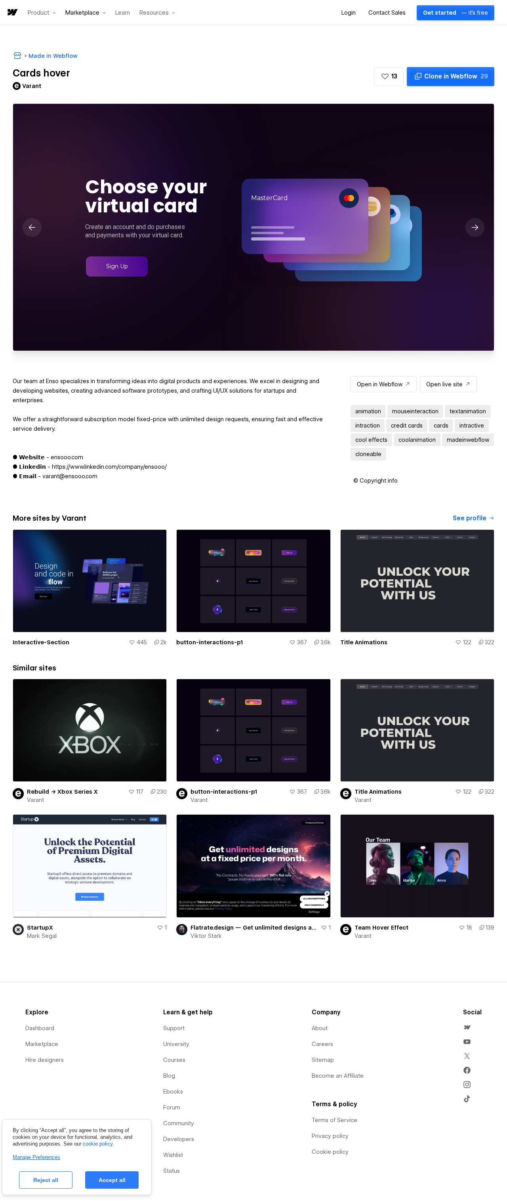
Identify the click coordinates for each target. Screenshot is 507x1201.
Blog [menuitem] (169, 1076)
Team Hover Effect (381, 927)
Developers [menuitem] (178, 1139)
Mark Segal (42, 936)
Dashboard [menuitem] (39, 1028)
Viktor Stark (206, 936)
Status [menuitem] (171, 1171)
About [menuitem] (320, 1028)
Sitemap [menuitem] (323, 1060)
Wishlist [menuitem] (173, 1155)
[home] (12, 13)
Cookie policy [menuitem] (330, 1152)
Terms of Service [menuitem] (334, 1120)
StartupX (40, 927)
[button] (42, 12)
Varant (35, 800)
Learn (122, 13)
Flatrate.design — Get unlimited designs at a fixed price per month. (254, 927)
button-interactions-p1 (209, 642)
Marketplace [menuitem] (41, 1044)
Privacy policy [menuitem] (330, 1136)
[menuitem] (467, 1027)
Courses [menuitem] (174, 1060)
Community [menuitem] (178, 1123)
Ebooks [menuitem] (173, 1091)
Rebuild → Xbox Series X (62, 792)
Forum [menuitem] (171, 1107)
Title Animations (363, 642)
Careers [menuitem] (322, 1044)
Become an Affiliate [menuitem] (338, 1076)
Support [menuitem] (174, 1028)
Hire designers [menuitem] (44, 1060)
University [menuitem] (176, 1044)
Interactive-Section (41, 642)
